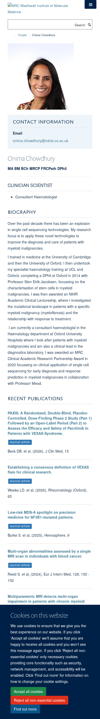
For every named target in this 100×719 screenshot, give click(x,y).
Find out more (25, 709)
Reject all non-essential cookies (39, 700)
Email (17, 133)
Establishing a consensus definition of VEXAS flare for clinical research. (48, 469)
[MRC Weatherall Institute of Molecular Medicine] (42, 6)
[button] (90, 4)
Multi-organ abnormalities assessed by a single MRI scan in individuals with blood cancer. (49, 554)
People (22, 35)
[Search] (89, 24)
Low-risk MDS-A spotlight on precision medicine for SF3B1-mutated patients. (42, 515)
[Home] (12, 35)
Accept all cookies (28, 691)
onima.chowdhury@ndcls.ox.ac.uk (40, 140)
